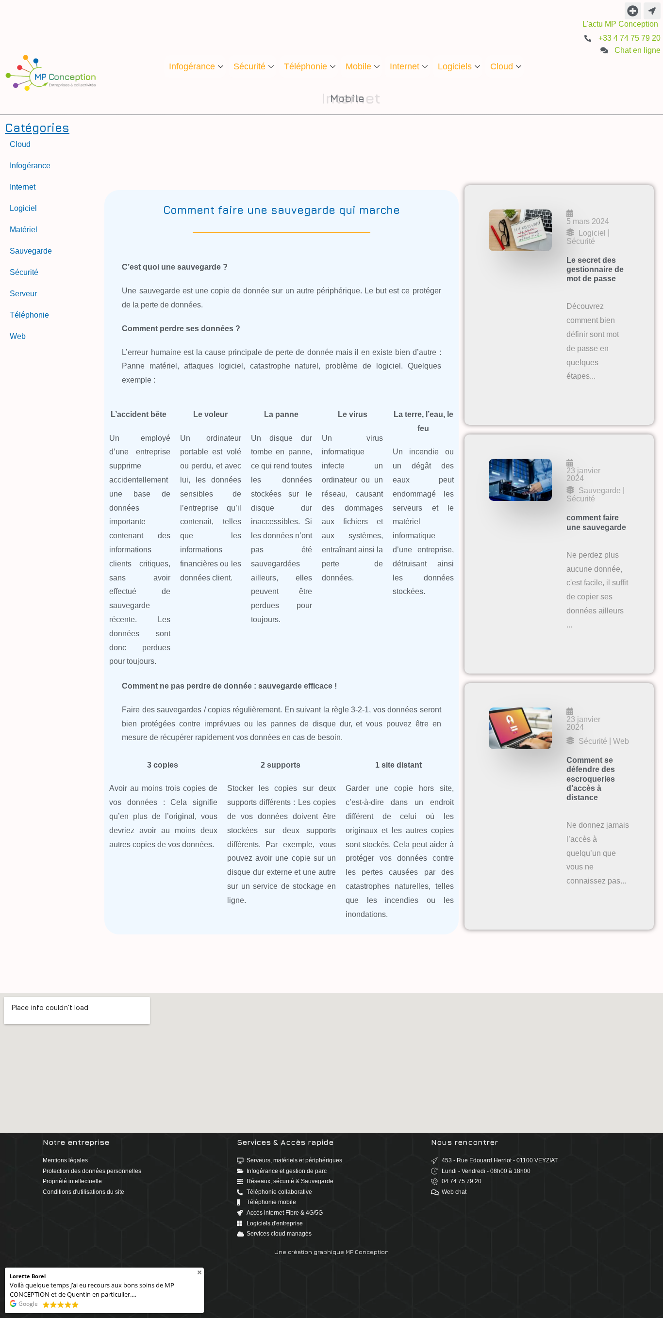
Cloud (501, 66)
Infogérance (192, 66)
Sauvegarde (31, 251)
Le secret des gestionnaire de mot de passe (595, 269)
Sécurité (249, 66)
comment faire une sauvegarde (596, 522)
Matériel (23, 229)
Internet (404, 66)
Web (18, 336)
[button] (633, 10)
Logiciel (23, 208)
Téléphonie (305, 66)
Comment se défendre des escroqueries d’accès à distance (590, 779)
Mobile (358, 66)
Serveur (23, 293)
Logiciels (455, 66)
